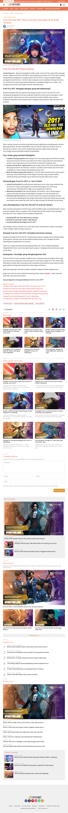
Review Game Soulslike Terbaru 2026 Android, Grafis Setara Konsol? (24, 538)
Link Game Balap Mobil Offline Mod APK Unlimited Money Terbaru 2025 (24, 746)
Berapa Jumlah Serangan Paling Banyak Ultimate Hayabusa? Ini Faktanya (25, 291)
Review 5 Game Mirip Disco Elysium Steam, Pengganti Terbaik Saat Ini (35, 551)
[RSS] (42, 800)
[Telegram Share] (60, 309)
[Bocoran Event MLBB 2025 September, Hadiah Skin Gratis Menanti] (8, 766)
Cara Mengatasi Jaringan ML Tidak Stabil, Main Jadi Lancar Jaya (22, 299)
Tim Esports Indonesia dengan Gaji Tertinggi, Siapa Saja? (48, 628)
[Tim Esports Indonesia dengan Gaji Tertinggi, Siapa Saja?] (50, 617)
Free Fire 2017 (8, 303)
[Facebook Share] (49, 309)
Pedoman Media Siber (53, 806)
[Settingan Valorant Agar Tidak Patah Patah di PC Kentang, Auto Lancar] (12, 322)
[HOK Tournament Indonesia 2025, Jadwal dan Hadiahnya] (8, 774)
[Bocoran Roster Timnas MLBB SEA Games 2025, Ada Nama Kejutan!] (34, 587)
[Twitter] (29, 800)
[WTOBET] (13, 4)
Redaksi (34, 806)
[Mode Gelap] (61, 4)
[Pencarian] (64, 4)
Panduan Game (11, 17)
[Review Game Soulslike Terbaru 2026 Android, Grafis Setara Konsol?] (34, 518)
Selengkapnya (33, 635)
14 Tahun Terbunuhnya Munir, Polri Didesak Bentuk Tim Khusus (25, 669)
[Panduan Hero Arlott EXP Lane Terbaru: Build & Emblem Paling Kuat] (34, 322)
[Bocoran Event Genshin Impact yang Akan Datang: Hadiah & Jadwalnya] (8, 758)
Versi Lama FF (40, 303)
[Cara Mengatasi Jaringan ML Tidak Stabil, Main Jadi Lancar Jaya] (55, 342)
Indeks (11, 806)
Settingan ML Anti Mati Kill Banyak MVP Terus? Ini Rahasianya (21, 296)
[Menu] (4, 4)
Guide (5, 17)
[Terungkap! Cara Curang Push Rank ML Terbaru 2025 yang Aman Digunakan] (12, 342)
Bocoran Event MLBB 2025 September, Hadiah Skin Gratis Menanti (34, 765)
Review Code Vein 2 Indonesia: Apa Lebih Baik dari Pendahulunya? (22, 737)
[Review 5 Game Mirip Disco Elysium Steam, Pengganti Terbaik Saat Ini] (8, 552)
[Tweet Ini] (53, 309)
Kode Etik (17, 806)
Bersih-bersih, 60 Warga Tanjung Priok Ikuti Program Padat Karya (26, 658)
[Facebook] (26, 800)
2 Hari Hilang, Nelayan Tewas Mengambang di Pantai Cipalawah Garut (27, 663)
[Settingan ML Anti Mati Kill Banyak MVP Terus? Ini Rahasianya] (34, 342)
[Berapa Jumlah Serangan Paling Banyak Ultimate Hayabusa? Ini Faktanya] (55, 322)
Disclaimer (42, 806)
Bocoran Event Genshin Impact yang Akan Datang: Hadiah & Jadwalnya (36, 757)
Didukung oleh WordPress (28, 808)
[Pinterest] (32, 800)
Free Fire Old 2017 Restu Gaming (18, 69)
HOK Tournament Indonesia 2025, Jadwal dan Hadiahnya (31, 773)
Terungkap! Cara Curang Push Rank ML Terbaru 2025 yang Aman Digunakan (25, 293)
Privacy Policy (26, 806)
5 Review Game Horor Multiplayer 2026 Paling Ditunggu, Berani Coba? (23, 741)
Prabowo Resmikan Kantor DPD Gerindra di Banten (22, 674)
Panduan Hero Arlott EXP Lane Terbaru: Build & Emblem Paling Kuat (23, 288)
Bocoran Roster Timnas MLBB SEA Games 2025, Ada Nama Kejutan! (23, 607)
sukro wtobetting (11, 26)
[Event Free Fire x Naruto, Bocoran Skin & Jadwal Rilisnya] (18, 617)
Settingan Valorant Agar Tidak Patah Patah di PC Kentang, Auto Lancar (24, 286)
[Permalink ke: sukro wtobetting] (4, 26)
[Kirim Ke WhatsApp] (63, 309)
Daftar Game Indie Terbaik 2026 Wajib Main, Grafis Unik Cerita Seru (23, 732)
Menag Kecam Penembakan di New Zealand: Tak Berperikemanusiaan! (28, 652)
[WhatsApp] (39, 800)
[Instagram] (35, 800)
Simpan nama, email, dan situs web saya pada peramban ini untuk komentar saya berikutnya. (31, 486)
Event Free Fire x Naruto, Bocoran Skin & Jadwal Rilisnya (17, 628)
